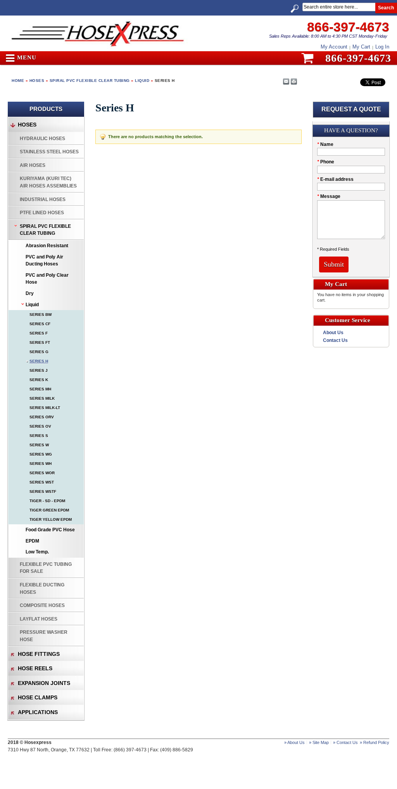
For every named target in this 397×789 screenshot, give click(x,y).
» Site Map (319, 742)
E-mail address (335, 179)
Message (328, 196)
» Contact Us (345, 742)
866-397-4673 (348, 26)
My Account (334, 47)
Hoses (37, 80)
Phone (325, 162)
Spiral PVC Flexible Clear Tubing (90, 80)
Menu (25, 58)
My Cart (361, 47)
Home (18, 80)
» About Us (294, 742)
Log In (382, 47)
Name (325, 144)
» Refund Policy (374, 742)
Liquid (142, 80)
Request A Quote (351, 109)
